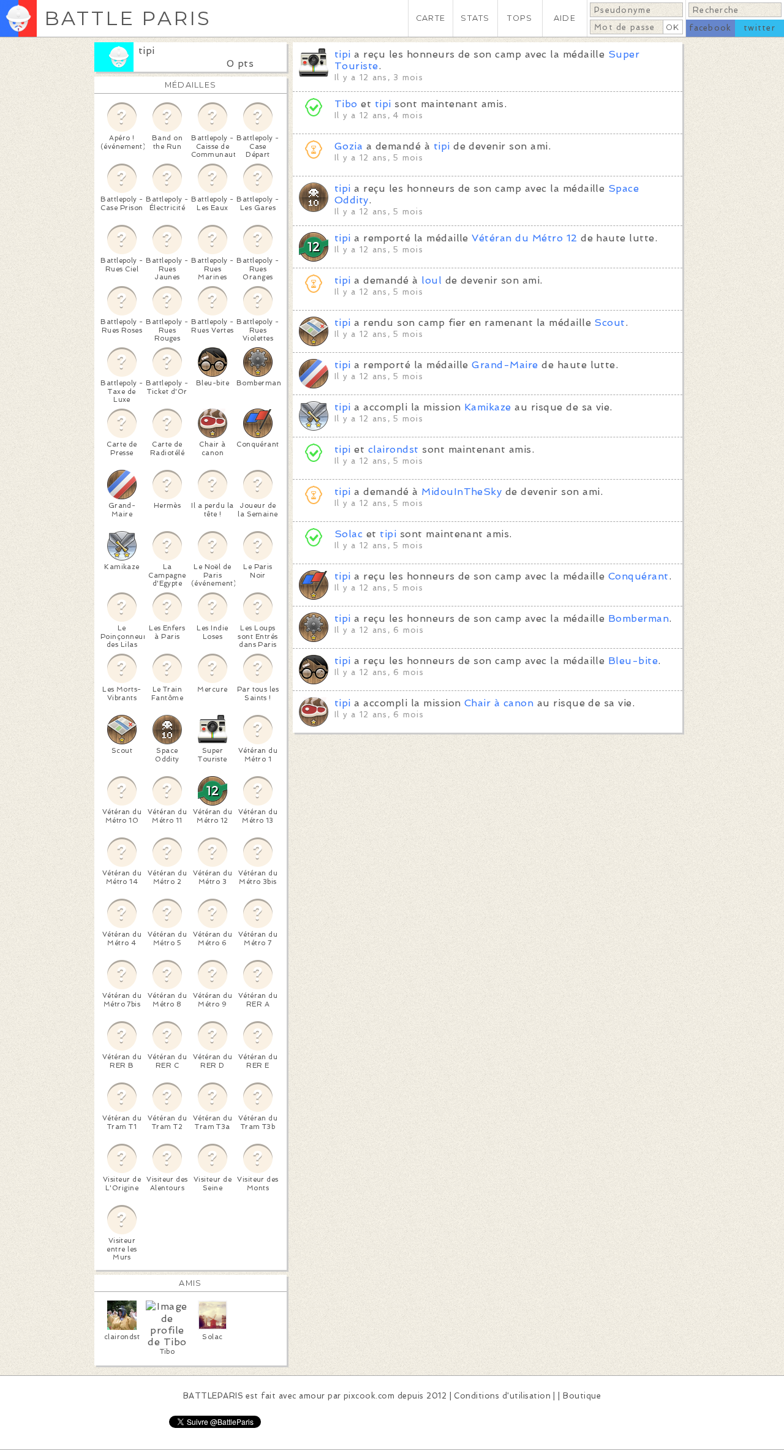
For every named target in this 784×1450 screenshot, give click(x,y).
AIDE (565, 18)
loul (431, 280)
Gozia (348, 146)
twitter (759, 27)
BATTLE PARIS (127, 18)
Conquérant (638, 576)
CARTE (430, 18)
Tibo (346, 104)
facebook (710, 27)
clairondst (393, 449)
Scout (609, 322)
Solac (348, 534)
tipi (146, 50)
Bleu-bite (633, 660)
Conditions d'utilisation (502, 1395)
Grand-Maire (505, 365)
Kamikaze (487, 407)
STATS (475, 18)
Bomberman (638, 618)
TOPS (519, 18)
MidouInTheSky (461, 491)
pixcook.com (369, 1395)
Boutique (582, 1395)
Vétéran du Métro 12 (524, 238)
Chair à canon (498, 703)
